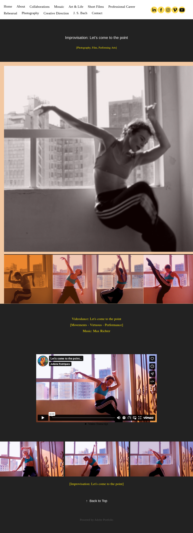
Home (8, 6)
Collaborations (40, 7)
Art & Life (76, 7)
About (21, 6)
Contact (97, 13)
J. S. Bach (80, 13)
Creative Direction (56, 13)
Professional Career (121, 7)
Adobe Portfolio (103, 519)
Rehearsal (10, 13)
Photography (30, 13)
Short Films (96, 7)
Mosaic (59, 7)
